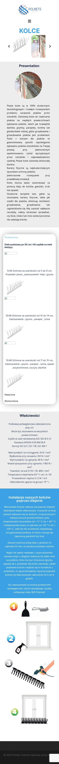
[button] (9, 46)
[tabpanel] (29, 315)
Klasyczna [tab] (10, 394)
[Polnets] (29, 9)
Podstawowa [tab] (11, 237)
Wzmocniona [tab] (11, 401)
